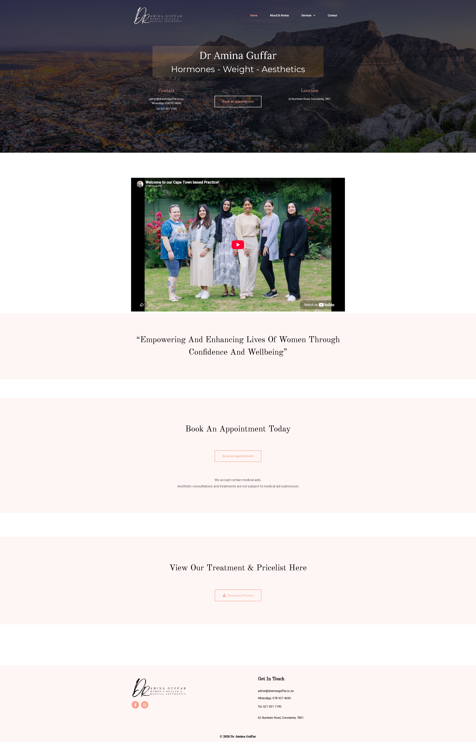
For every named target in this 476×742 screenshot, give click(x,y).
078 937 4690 (173, 103)
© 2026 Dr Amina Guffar (238, 736)
